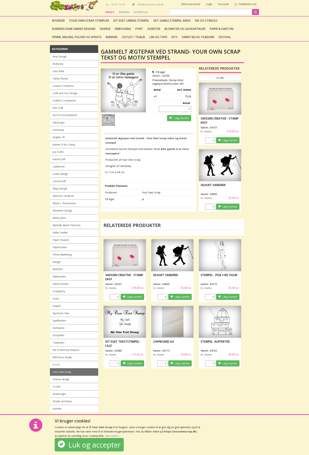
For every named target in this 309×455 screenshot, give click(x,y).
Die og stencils (206, 21)
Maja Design (60, 188)
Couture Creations (63, 85)
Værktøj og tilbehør (198, 37)
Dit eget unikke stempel (131, 21)
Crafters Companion (64, 100)
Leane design (60, 174)
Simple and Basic (62, 401)
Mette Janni (59, 218)
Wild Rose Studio (62, 357)
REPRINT (58, 269)
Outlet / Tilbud (133, 37)
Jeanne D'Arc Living (64, 144)
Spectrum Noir (61, 313)
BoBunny (58, 63)
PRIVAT (110, 12)
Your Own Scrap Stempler (89, 21)
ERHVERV (124, 12)
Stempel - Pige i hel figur (219, 275)
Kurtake (57, 408)
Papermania (60, 247)
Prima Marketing (62, 254)
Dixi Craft (58, 108)
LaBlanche (59, 166)
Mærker (111, 37)
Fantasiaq (58, 130)
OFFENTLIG (141, 12)
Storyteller (58, 335)
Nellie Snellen (60, 232)
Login (209, 4)
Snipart (57, 306)
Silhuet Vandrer (213, 185)
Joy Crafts (58, 152)
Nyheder (58, 21)
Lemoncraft (59, 181)
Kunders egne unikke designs (73, 29)
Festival (225, 37)
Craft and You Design (65, 93)
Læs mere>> (112, 435)
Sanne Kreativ (60, 284)
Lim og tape (158, 37)
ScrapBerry (59, 291)
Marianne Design (62, 210)
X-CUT (56, 364)
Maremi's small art (63, 196)
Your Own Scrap (62, 372)
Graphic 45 (59, 137)
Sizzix (56, 298)
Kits (174, 37)
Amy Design (60, 56)
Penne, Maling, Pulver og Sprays (76, 37)
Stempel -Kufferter (215, 342)
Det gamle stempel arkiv (172, 21)
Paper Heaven (61, 240)
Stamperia (58, 328)
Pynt (139, 29)
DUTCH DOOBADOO (65, 115)
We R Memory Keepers (66, 350)
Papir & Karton (221, 29)
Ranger (57, 262)
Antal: (187, 103)
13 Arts (57, 386)
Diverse (105, 29)
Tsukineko (58, 342)
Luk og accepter (93, 445)
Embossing (123, 29)
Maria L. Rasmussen (64, 203)
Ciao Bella (58, 71)
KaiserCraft (59, 159)
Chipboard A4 (163, 342)
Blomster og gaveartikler (185, 29)
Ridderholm (59, 276)
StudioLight (59, 394)
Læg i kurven (180, 118)
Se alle (220, 77)
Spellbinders (59, 320)
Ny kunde (223, 4)
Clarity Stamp (60, 78)
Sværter (153, 29)
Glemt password (190, 4)
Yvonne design (61, 379)
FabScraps (59, 122)
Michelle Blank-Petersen (66, 225)
